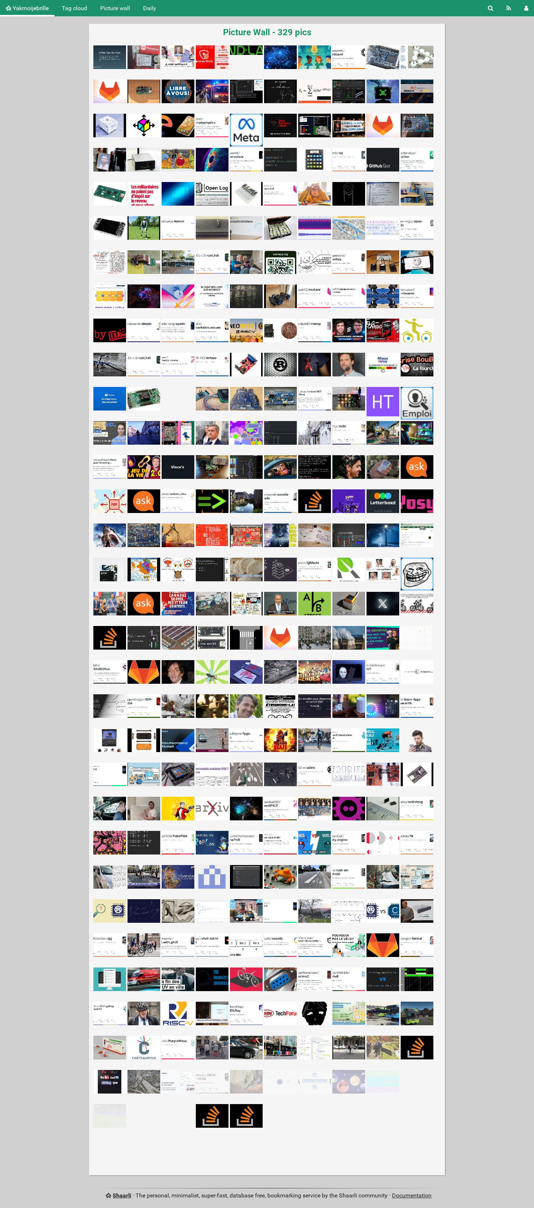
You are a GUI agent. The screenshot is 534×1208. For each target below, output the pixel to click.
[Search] (490, 8)
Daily (149, 8)
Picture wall (115, 8)
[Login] (526, 8)
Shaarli (122, 1195)
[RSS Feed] (509, 8)
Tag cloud (74, 8)
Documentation (412, 1195)
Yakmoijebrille (30, 8)
